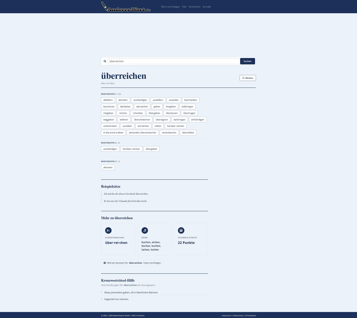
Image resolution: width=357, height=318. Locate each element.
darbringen (179, 119)
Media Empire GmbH (121, 315)
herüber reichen (175, 126)
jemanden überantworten (142, 132)
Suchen (247, 61)
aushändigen (140, 99)
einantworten (169, 132)
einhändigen (197, 119)
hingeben (171, 106)
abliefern (108, 99)
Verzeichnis (195, 6)
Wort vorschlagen (170, 6)
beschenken (190, 99)
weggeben (108, 119)
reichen (123, 113)
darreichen (142, 106)
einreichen (143, 126)
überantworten (142, 119)
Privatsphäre (250, 315)
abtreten (123, 99)
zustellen (127, 126)
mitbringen (187, 106)
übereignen (162, 119)
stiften (158, 126)
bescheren (108, 106)
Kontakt (207, 6)
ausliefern (158, 99)
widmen (124, 119)
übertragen (189, 113)
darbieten (125, 106)
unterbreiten (110, 126)
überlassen (172, 113)
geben (157, 106)
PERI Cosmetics (138, 315)
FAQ (184, 6)
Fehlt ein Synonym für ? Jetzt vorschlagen (134, 262)
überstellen (188, 132)
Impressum (226, 315)
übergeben (154, 113)
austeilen (174, 99)
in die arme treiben (113, 132)
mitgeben (108, 113)
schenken (138, 113)
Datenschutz (238, 315)
